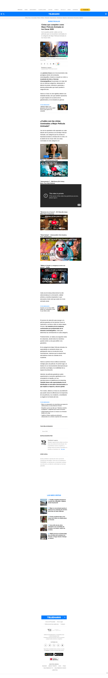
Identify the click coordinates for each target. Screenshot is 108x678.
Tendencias (59, 17)
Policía (38, 17)
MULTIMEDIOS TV (48, 668)
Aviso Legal (60, 621)
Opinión (81, 17)
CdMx (26, 9)
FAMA (64, 666)
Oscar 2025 (45, 431)
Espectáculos (53, 17)
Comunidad (34, 17)
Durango (75, 9)
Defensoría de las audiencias (52, 624)
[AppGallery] (54, 659)
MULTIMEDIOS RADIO (60, 668)
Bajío (69, 9)
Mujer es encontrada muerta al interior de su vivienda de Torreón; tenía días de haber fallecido (57, 510)
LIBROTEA (55, 670)
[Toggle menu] (1, 14)
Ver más (63, 449)
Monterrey (33, 9)
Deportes (65, 17)
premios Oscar (47, 73)
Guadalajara (42, 9)
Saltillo (63, 9)
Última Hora (28, 17)
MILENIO (44, 666)
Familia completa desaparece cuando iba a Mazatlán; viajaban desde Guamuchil (57, 501)
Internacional (70, 17)
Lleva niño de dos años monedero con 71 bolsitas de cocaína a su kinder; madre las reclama (56, 527)
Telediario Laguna (46, 67)
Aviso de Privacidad (50, 621)
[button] (41, 64)
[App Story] (58, 654)
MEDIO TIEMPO (52, 666)
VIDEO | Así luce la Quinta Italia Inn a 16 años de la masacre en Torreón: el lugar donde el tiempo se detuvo (57, 536)
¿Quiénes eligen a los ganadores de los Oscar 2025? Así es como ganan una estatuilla (48, 109)
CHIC (59, 666)
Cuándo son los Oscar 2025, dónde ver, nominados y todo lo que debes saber (47, 309)
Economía (76, 17)
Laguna (50, 9)
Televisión (47, 17)
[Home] (54, 14)
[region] (54, 3)
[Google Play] (49, 655)
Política (42, 17)
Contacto (63, 624)
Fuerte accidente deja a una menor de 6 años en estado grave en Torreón (57, 518)
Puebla (56, 9)
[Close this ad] (107, 673)
